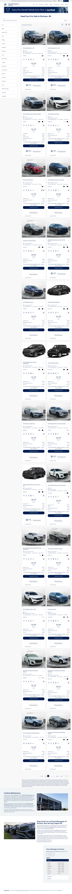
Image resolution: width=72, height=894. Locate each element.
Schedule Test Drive (33, 79)
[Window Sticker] (43, 190)
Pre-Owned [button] (41, 4)
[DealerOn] (7, 890)
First (41, 776)
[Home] (34, 4)
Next (57, 776)
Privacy (24, 890)
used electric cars (58, 830)
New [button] (36, 4)
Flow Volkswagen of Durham (28, 795)
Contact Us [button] (50, 854)
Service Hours (49, 876)
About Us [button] (66, 4)
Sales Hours (49, 860)
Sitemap (21, 890)
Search (65, 20)
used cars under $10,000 (49, 827)
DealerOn (18, 890)
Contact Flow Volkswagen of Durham (44, 840)
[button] (44, 36)
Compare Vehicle (28, 89)
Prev (45, 776)
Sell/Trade (46, 4)
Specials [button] (51, 4)
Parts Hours (49, 878)
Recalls (27, 890)
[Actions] (43, 48)
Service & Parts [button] (56, 4)
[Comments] (43, 59)
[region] (33, 71)
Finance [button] (62, 4)
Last (61, 776)
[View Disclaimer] (33, 59)
